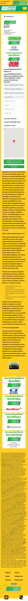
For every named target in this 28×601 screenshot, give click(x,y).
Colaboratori (18, 576)
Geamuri (8, 580)
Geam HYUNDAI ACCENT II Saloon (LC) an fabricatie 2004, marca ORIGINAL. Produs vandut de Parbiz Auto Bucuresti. (14, 78)
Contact (17, 572)
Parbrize (8, 572)
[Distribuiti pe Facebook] (4, 27)
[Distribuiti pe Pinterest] (8, 27)
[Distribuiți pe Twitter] (6, 27)
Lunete (7, 576)
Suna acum (14, 166)
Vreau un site (18, 580)
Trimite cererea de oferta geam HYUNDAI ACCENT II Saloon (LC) (14, 161)
